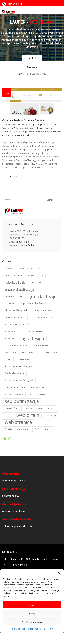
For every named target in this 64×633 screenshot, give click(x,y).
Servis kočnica (12, 408)
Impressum (48, 629)
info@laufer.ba (23, 241)
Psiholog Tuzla (23, 359)
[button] (59, 573)
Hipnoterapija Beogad (34, 303)
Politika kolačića (18, 629)
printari (8, 359)
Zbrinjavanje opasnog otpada (16, 429)
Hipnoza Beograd (16, 310)
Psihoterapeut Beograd (19, 366)
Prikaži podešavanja (32, 622)
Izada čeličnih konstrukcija (44, 310)
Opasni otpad (10, 352)
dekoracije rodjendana (51, 131)
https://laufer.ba (26, 245)
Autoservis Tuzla (13, 296)
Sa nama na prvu (10, 495)
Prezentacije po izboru (13, 480)
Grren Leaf (9, 303)
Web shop (18, 128)
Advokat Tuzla (15, 282)
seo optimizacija (22, 401)
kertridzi (44, 324)
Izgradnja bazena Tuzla (14, 317)
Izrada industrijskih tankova (41, 317)
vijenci (36, 135)
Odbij (32, 613)
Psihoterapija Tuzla (15, 387)
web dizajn (27, 415)
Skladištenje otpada (34, 408)
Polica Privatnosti (34, 629)
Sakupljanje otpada (37, 394)
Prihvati (32, 604)
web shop (51, 415)
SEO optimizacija (50, 124)
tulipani (29, 135)
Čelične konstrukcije (43, 429)
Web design (7, 128)
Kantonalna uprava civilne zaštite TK (19, 324)
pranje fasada (27, 352)
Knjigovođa (9, 338)
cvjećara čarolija (20, 131)
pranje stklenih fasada (49, 352)
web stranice (18, 422)
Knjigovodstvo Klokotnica (39, 331)
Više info (13, 176)
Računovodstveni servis (40, 387)
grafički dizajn (42, 296)
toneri (7, 415)
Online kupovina (41, 345)
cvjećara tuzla (34, 131)
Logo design (36, 124)
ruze (23, 135)
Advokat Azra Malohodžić (30, 268)
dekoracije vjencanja (11, 135)
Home (20, 73)
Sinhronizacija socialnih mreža (17, 526)
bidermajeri (40, 128)
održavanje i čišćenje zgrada (16, 345)
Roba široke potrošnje (14, 394)
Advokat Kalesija (13, 275)
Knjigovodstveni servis (13, 331)
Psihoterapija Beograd (19, 380)
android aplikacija (19, 289)
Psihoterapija (14, 373)
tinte (50, 408)
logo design (32, 338)
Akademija (36, 282)
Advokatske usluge (35, 275)
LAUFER (32, 58)
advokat (9, 268)
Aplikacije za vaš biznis (13, 511)
